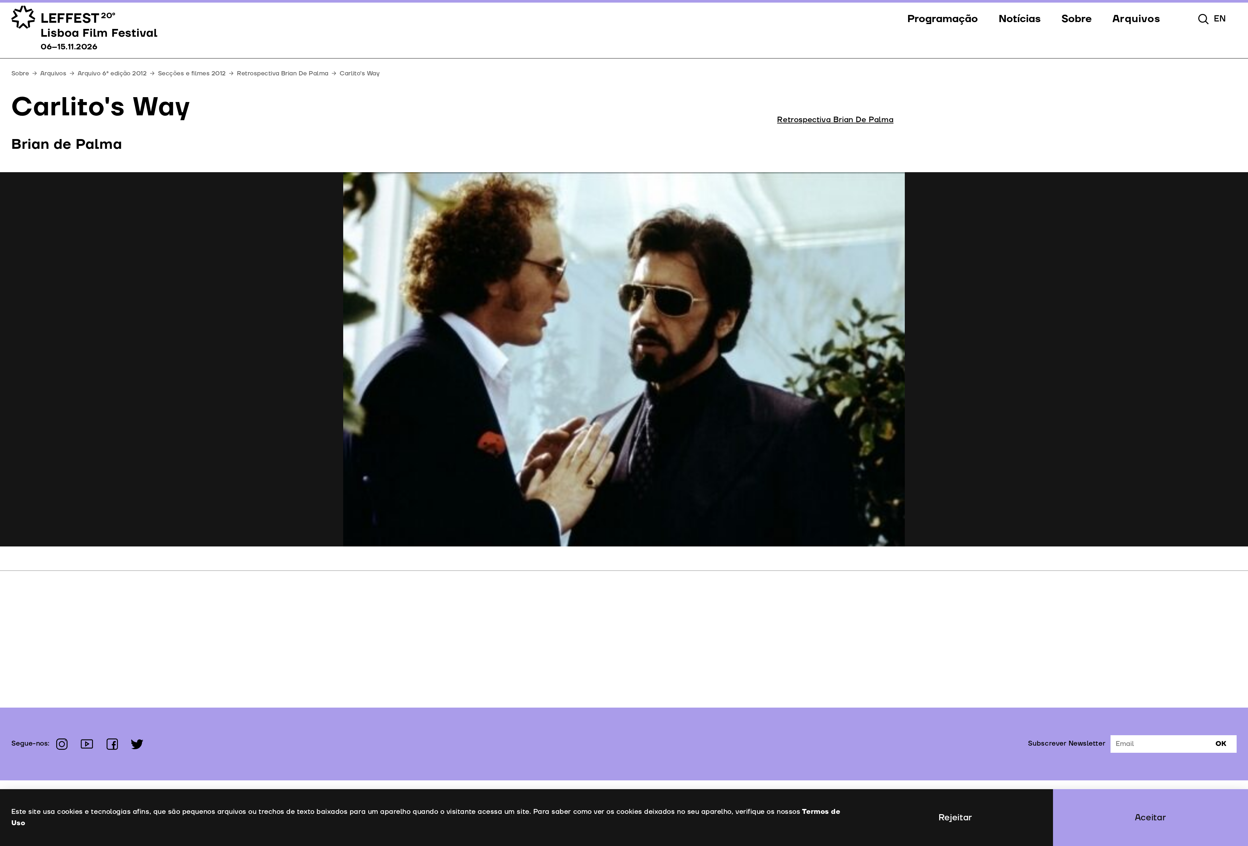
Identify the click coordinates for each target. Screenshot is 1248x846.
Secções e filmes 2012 (192, 73)
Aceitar (1150, 818)
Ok (1221, 744)
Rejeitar (955, 818)
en (1220, 19)
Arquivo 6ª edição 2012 (112, 73)
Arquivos (53, 73)
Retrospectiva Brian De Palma (282, 73)
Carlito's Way (360, 73)
